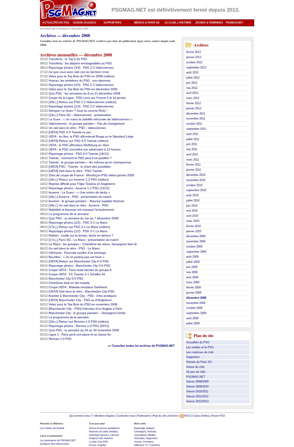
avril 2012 (192, 92)
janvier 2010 (193, 231)
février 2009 (193, 287)
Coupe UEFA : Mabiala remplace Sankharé (78, 287)
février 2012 (193, 103)
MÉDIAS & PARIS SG (146, 22)
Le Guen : (90, 119)
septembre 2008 (196, 313)
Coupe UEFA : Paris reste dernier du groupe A (80, 270)
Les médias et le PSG (200, 347)
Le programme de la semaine (69, 214)
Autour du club (195, 366)
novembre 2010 (195, 180)
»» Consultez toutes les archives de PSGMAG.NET (141, 345)
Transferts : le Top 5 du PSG (68, 59)
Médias (152, 435)
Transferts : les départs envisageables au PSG (80, 63)
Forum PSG (218, 415)
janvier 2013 (193, 57)
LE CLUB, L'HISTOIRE (178, 22)
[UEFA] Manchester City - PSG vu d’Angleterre (80, 300)
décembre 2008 (98, 54)
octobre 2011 (194, 123)
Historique (139, 438)
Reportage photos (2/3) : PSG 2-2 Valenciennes (81, 85)
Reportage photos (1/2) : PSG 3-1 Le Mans (78, 231)
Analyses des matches (101, 438)
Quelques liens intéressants (54, 443)
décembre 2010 (195, 174)
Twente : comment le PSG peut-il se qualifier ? (80, 158)
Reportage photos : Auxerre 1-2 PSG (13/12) (79, 188)
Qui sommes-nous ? (81, 415)
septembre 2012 (196, 67)
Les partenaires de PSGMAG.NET (58, 440)
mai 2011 (191, 149)
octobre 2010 (194, 185)
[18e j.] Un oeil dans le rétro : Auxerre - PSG (78, 205)
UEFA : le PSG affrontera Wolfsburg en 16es (79, 145)
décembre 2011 (195, 113)
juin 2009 (191, 267)
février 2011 (193, 164)
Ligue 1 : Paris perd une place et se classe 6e (80, 334)
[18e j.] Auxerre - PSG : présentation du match (80, 196)
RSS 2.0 (189, 415)
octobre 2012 (194, 62)
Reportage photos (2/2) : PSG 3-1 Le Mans (78, 222)
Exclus (92, 445)
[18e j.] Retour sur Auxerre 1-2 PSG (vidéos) (79, 179)
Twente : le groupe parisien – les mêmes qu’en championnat (90, 162)
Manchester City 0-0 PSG (66, 278)
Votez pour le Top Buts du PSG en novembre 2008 (83, 304)
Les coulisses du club (199, 352)
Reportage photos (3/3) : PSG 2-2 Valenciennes (81, 67)
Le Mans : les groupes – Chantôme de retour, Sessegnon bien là (93, 244)
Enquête (101, 445)
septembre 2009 (196, 251)
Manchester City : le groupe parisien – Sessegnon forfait (87, 313)
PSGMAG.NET (234, 22)
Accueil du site (47, 28)
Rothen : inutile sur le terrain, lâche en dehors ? (81, 235)
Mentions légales (105, 415)
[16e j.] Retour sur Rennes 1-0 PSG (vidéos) (79, 321)
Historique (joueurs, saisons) (104, 435)
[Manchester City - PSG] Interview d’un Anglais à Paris (85, 308)
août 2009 (192, 256)
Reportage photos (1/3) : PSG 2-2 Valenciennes (81, 106)
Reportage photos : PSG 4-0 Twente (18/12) (79, 153)
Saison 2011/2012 (197, 396)
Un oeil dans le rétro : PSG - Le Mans (74, 248)
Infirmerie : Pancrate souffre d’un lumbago (77, 252)
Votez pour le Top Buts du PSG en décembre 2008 (83, 89)
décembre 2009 (195, 236)
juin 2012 (191, 82)
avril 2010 (192, 215)
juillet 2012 (193, 77)
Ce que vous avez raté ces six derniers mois (79, 72)
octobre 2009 (194, 246)
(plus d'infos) (202, 415)
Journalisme (140, 435)
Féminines (148, 441)
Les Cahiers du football (52, 428)
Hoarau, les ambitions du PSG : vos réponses (80, 80)
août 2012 (192, 72)
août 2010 (192, 195)
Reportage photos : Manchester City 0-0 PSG (79, 265)
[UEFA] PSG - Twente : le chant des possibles (80, 166)
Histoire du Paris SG (199, 361)
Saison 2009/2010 (197, 386)
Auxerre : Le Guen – (79, 192)
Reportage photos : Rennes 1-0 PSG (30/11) (79, 326)
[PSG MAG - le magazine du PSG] (68, 9)
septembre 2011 (196, 128)
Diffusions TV (141, 445)
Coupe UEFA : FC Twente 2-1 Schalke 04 (77, 274)
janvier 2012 (193, 108)
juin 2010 (191, 205)
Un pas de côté (195, 371)
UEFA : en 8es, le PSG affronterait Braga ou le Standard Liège (91, 136)
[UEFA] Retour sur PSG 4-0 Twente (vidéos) (78, 140)
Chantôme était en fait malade (69, 283)
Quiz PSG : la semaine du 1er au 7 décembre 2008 (83, 218)
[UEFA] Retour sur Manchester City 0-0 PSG (79, 261)
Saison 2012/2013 (197, 401)
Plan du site (159, 415)
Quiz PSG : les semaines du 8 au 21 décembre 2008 (84, 93)
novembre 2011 (195, 118)
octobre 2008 (194, 307)
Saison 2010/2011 (197, 391)
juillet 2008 (193, 323)
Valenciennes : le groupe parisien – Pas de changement (87, 123)
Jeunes (138, 441)
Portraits (151, 431)
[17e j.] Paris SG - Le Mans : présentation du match (84, 239)
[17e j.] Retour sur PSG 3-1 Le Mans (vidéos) (79, 227)
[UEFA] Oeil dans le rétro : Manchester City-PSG (82, 291)
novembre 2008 (195, 303)
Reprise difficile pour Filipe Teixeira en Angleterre (82, 184)
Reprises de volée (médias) (103, 431)
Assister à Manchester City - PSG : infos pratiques (82, 295)
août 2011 (192, 134)
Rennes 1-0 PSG (60, 338)
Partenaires (144, 415)
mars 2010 (192, 221)
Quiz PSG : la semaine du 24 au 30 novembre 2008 (84, 330)
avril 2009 (192, 277)
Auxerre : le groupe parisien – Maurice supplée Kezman (86, 201)
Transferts (154, 445)
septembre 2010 (196, 190)
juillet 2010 (193, 200)
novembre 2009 (195, 241)
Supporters (193, 357)
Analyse (150, 428)
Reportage (139, 428)
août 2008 (192, 318)
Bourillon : (76, 257)
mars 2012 (192, 98)
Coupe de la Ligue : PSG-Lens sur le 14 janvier (87, 97)
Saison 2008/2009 (197, 381)
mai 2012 (192, 88)
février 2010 (193, 226)
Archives (63, 28)
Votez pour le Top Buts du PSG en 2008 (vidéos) (82, 76)
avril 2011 (192, 154)
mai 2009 (192, 272)
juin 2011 (191, 144)
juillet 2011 (192, 139)
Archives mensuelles (59, 54)
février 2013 (193, 52)
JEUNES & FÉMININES (209, 22)
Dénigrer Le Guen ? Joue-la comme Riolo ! (78, 110)
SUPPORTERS (112, 22)
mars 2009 (192, 282)
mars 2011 (192, 159)
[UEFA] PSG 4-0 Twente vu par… (71, 132)
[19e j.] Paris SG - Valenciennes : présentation (80, 115)
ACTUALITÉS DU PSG (55, 22)
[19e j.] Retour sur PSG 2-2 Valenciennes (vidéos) (82, 102)
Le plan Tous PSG (98, 441)
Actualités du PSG (197, 342)
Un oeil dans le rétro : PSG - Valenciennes (77, 128)
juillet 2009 (193, 261)
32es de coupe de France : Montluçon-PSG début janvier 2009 (91, 175)
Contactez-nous (126, 415)
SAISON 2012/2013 (84, 22)
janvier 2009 (193, 292)
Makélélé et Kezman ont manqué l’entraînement (81, 209)
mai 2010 (192, 210)
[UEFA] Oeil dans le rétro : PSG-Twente (75, 171)
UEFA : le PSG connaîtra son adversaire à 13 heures (85, 149)
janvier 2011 (193, 169)
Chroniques (140, 431)
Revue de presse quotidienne (104, 428)
